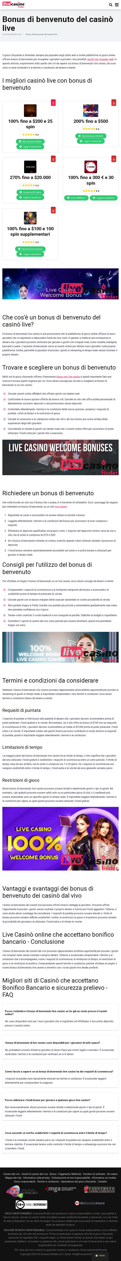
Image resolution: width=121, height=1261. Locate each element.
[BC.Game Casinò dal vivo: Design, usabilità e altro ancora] (30, 172)
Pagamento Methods (69, 1174)
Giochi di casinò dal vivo (35, 1174)
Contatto (102, 1181)
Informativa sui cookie (104, 1177)
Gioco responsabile (24, 1181)
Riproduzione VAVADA (92, 136)
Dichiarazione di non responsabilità (71, 1177)
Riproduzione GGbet (31, 141)
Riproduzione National (31, 249)
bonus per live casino (68, 376)
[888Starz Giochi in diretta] (90, 172)
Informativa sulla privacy (36, 1177)
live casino (61, 506)
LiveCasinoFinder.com (12, 34)
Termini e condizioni (48, 1181)
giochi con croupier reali (100, 59)
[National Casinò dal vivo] (30, 223)
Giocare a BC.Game (32, 192)
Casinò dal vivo (11, 1174)
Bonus (53, 1174)
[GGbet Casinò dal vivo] (30, 116)
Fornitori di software (94, 1174)
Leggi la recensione (32, 146)
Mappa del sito (13, 1177)
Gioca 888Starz (77, 198)
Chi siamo (112, 1174)
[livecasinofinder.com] (13, 4)
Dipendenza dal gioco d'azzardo (78, 1181)
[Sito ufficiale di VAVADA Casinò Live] (90, 116)
